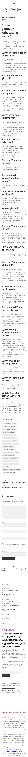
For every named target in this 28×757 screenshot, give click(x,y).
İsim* (3, 522)
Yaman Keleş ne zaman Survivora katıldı (11, 469)
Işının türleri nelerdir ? (6, 586)
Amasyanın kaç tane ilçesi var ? (8, 594)
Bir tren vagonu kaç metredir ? (8, 616)
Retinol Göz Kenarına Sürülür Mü (9, 692)
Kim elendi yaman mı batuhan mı (10, 426)
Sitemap (2, 571)
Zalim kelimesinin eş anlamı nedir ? (9, 609)
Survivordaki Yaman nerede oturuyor (11, 458)
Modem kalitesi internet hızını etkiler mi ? (11, 605)
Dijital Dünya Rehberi (14, 9)
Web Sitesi (4, 536)
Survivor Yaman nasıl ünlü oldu (9, 438)
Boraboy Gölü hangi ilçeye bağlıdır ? (10, 590)
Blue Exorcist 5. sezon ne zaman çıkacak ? (11, 598)
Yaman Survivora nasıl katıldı (9, 472)
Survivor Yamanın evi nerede (9, 449)
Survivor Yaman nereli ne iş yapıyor (10, 443)
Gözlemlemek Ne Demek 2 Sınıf (12, 487)
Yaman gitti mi (6, 466)
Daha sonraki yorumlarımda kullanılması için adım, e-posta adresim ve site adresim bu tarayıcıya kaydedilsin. (13, 546)
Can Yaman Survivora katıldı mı (9, 423)
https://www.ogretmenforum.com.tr (10, 567)
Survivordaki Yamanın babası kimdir (11, 461)
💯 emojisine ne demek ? (7, 601)
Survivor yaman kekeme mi (8, 432)
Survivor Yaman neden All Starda (10, 441)
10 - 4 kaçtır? (5, 551)
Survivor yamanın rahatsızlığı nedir (10, 452)
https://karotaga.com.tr (19, 569)
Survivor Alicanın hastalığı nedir (9, 429)
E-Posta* (4, 529)
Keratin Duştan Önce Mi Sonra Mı (9, 683)
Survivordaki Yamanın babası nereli (10, 464)
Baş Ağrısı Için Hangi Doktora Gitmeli (13, 482)
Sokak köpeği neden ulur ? (7, 613)
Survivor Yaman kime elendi (9, 435)
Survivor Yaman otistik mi (8, 446)
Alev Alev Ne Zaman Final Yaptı (8, 688)
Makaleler (9, 420)
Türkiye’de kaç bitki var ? (7, 583)
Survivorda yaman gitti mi (8, 455)
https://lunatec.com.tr (6, 569)
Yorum (3, 505)
